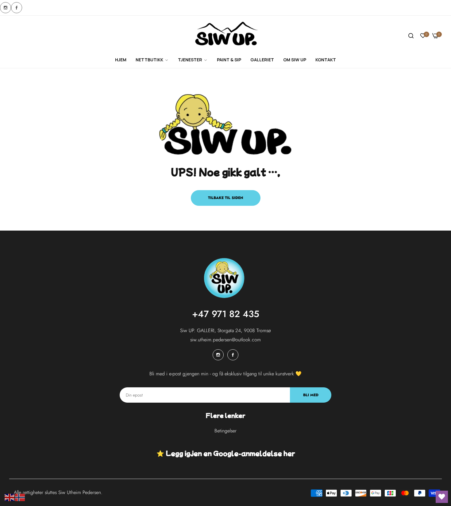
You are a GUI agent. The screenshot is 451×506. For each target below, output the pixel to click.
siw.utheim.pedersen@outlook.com (225, 339)
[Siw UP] (225, 36)
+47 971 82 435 (225, 313)
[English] (10, 496)
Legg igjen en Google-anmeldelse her (230, 453)
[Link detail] (5, 7)
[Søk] (411, 36)
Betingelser (225, 430)
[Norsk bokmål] (20, 496)
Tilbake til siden (225, 198)
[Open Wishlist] (442, 497)
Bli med (310, 395)
